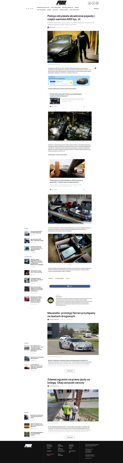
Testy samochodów (60, 449)
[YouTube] (89, 3)
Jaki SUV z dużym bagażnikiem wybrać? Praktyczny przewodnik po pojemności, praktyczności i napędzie (36, 262)
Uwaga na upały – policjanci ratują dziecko (57, 154)
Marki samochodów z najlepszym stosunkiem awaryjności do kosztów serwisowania (36, 289)
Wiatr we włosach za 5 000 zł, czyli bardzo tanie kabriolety (36, 425)
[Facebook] (97, 3)
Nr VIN (53, 81)
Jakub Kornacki (59, 296)
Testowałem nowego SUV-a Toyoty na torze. (36, 271)
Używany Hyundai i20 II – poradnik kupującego (36, 232)
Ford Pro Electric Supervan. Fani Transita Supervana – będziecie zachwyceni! (36, 366)
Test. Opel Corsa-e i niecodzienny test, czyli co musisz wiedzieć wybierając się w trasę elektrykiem (36, 348)
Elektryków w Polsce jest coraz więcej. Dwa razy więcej (36, 416)
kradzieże (50, 278)
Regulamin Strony (88, 458)
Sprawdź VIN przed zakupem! (50, 455)
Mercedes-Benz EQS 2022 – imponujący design (36, 240)
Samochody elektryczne (71, 445)
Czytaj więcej (70, 370)
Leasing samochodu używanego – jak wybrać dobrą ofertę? (36, 280)
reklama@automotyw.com (89, 454)
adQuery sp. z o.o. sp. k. (89, 449)
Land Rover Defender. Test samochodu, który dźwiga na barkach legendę (36, 248)
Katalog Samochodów (60, 445)
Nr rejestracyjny (59, 81)
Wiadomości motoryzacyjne (49, 445)
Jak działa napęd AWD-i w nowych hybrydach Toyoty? (36, 434)
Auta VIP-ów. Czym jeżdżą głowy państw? (36, 357)
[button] (26, 8)
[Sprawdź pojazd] (71, 83)
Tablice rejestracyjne (60, 455)
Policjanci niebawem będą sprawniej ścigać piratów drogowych (62, 88)
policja (67, 278)
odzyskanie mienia (59, 278)
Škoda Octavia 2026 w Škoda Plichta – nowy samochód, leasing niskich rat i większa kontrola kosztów (36, 299)
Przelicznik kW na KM (72, 452)
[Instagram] (93, 3)
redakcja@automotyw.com (90, 456)
